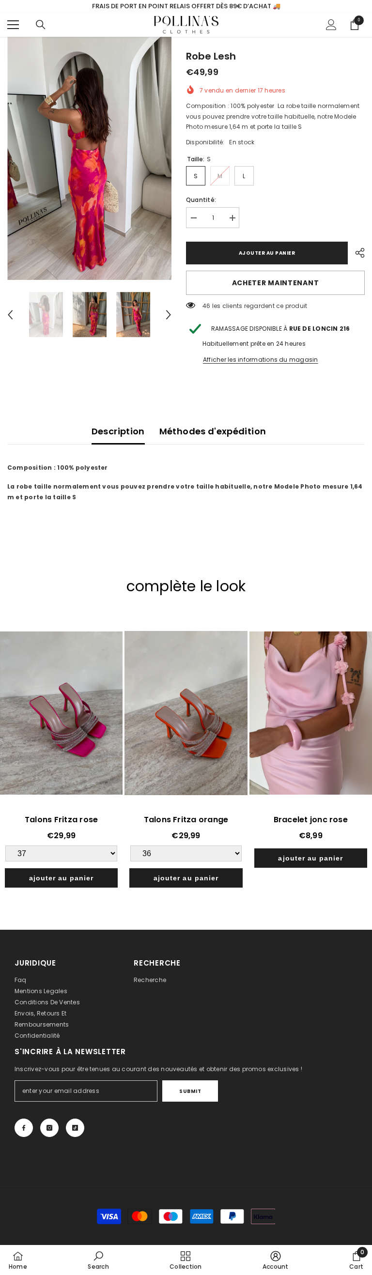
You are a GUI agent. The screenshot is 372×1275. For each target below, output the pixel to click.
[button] (10, 314)
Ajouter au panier (267, 253)
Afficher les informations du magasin (260, 359)
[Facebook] (24, 1128)
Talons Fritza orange (186, 819)
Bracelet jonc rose (311, 819)
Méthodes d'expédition (212, 431)
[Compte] (331, 24)
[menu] (13, 25)
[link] (98, 1260)
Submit (190, 1091)
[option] (89, 158)
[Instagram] (49, 1128)
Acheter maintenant (275, 283)
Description (118, 431)
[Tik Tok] (75, 1128)
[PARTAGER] (356, 252)
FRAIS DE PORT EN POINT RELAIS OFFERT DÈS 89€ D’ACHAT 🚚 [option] (186, 6)
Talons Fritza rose (61, 819)
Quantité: (201, 200)
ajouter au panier (61, 878)
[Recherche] (40, 25)
